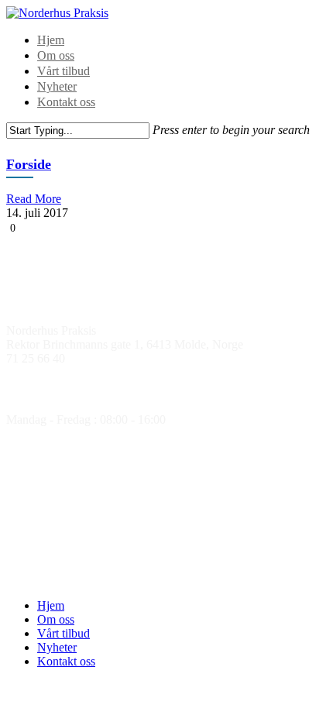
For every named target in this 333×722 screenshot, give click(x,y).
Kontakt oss (66, 101)
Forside (28, 164)
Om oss (55, 55)
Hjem (50, 39)
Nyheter (57, 86)
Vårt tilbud (63, 70)
